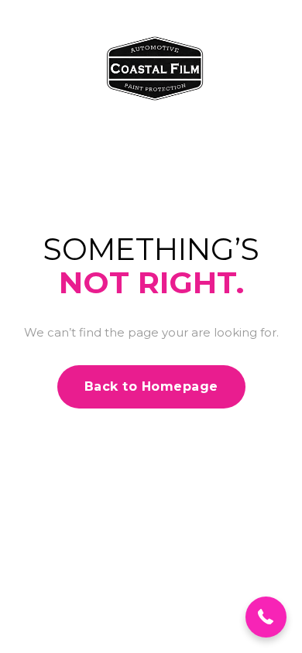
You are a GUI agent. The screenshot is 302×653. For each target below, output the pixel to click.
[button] (266, 617)
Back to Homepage (151, 386)
